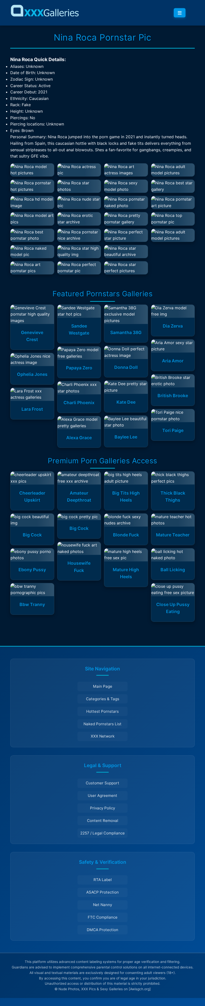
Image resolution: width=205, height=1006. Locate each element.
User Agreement (102, 795)
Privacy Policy (102, 808)
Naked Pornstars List (103, 724)
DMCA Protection (102, 929)
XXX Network (102, 736)
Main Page (102, 686)
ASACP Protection (102, 892)
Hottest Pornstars (102, 711)
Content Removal (102, 820)
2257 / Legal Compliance (102, 833)
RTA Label (103, 879)
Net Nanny (102, 904)
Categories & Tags (102, 698)
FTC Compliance (103, 917)
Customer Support (102, 783)
